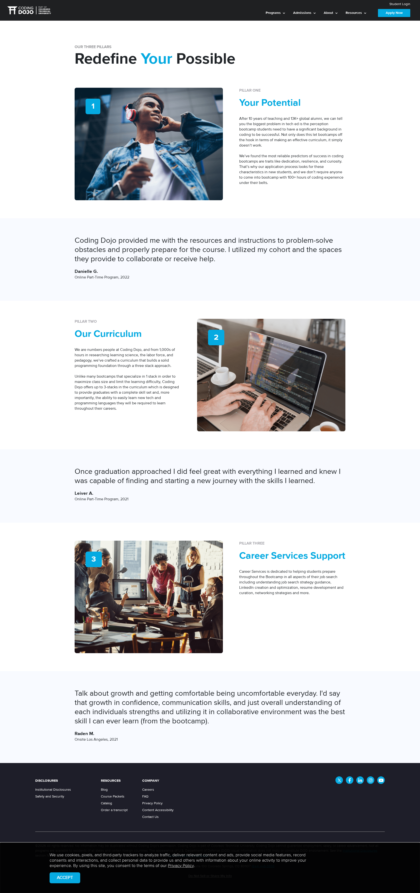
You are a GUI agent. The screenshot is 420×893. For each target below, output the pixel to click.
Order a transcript (114, 810)
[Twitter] (339, 780)
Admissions (302, 13)
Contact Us (150, 817)
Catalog (106, 803)
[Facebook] (349, 780)
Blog (104, 789)
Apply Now (394, 13)
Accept (65, 878)
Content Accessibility (158, 810)
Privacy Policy (152, 803)
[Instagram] (370, 780)
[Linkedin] (360, 780)
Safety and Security (49, 796)
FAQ (145, 796)
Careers (148, 789)
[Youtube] (381, 780)
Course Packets (112, 796)
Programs (273, 13)
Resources (354, 13)
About (328, 13)
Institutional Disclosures (53, 789)
